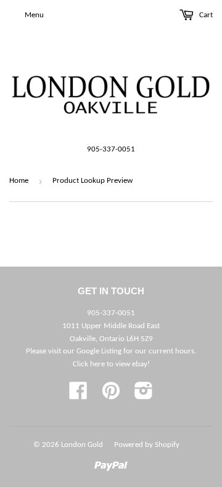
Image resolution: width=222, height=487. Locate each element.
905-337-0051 (111, 149)
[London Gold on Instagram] (143, 396)
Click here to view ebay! (111, 364)
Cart (205, 15)
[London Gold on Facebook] (78, 396)
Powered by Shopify (146, 445)
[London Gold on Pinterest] (111, 396)
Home (18, 181)
